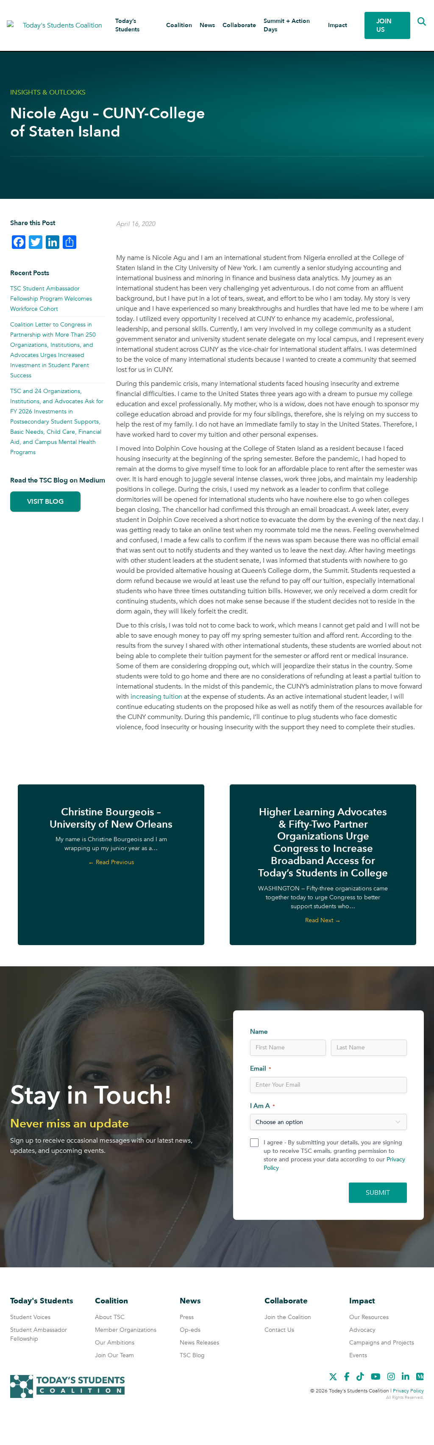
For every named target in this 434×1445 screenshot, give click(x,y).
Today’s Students (127, 25)
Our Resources (369, 1317)
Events (358, 1355)
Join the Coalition (287, 1317)
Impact (337, 25)
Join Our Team (114, 1355)
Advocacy (362, 1330)
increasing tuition (156, 696)
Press (187, 1317)
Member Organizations (125, 1330)
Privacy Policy (408, 1390)
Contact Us (279, 1330)
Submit (378, 1192)
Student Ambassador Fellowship (38, 1334)
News (207, 25)
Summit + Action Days (287, 25)
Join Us (384, 25)
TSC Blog (192, 1355)
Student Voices (30, 1317)
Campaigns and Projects (381, 1343)
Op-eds (190, 1330)
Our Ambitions (114, 1343)
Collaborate (239, 25)
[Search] (415, 21)
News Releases (199, 1343)
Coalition (179, 25)
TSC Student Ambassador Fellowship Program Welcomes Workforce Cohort (51, 299)
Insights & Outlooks (48, 92)
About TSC (110, 1317)
